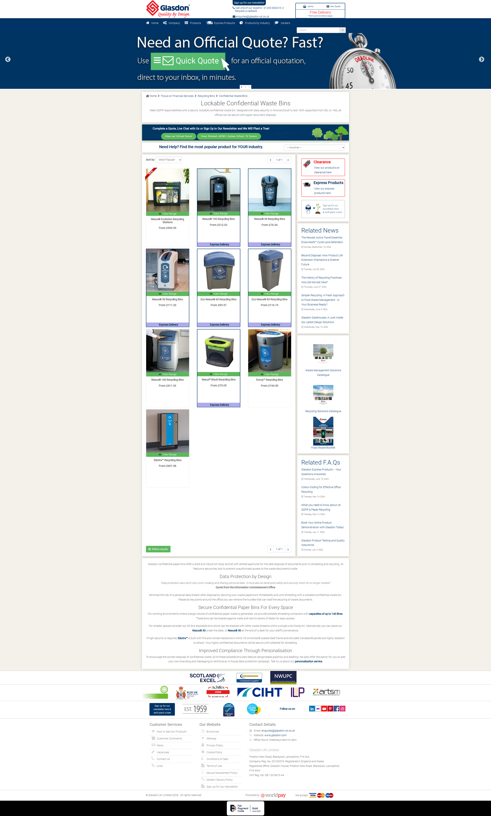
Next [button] (480, 58)
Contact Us (163, 759)
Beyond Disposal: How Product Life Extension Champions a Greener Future (322, 260)
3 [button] (249, 87)
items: (310, 6)
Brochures (213, 731)
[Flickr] (318, 708)
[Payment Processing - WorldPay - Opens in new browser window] (273, 795)
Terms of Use (214, 765)
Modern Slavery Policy (220, 779)
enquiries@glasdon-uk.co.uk (252, 16)
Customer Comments (169, 738)
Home (154, 23)
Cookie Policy (214, 752)
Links (160, 765)
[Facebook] (336, 708)
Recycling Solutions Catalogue (323, 411)
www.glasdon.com (275, 735)
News (160, 745)
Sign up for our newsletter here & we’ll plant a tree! (162, 709)
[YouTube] (324, 708)
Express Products (224, 23)
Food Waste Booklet (323, 447)
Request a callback (245, 10)
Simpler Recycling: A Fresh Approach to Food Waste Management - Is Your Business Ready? (322, 300)
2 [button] (245, 87)
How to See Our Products (171, 731)
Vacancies (163, 752)
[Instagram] (342, 708)
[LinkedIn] (312, 708)
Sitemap (211, 738)
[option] (245, 58)
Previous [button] (7, 58)
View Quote (334, 6)
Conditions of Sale (217, 759)
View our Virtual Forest (178, 136)
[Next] (288, 160)
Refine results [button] (159, 549)
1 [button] (242, 87)
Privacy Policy (215, 745)
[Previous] (270, 160)
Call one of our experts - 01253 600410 (258, 7)
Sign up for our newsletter (249, 2)
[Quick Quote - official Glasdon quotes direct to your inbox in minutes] (245, 58)
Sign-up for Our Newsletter (222, 786)
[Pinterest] (330, 708)
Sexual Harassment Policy (222, 772)
